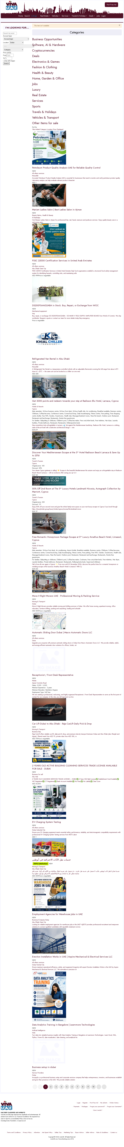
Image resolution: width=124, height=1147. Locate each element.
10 (93, 1087)
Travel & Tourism (37, 461)
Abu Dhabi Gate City (39, 268)
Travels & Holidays (44, 112)
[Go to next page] (98, 1087)
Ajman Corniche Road (39, 683)
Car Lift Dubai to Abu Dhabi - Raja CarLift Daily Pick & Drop (62, 723)
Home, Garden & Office (48, 78)
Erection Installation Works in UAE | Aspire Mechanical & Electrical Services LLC (72, 956)
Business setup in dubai (44, 1067)
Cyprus (34, 409)
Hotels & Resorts (37, 406)
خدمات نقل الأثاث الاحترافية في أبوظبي (51, 859)
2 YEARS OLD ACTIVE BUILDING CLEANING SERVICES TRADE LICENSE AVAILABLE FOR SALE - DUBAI (74, 767)
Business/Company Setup (40, 920)
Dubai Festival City (38, 965)
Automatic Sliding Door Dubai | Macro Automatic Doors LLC (62, 632)
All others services (38, 173)
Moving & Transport (38, 601)
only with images (9, 61)
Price (55, 129)
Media (34, 681)
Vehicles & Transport (45, 117)
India (33, 1033)
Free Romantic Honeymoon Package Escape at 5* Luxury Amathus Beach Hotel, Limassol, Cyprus (77, 538)
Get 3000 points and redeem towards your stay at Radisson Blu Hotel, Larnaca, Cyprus (75, 401)
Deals (35, 56)
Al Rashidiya (36, 218)
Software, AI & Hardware (48, 45)
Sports (36, 106)
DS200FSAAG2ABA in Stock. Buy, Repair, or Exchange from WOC (65, 305)
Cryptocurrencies (43, 50)
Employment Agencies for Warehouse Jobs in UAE (57, 914)
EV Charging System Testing (46, 822)
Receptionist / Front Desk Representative (52, 675)
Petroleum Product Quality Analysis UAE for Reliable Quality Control (66, 167)
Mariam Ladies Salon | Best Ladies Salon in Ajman (57, 209)
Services (37, 101)
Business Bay (36, 732)
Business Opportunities (47, 39)
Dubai (34, 604)
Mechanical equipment (39, 311)
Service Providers (38, 1073)
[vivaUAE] (47, 5)
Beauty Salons (36, 215)
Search (6, 63)
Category (43, 129)
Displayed (60, 129)
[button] (35, 16)
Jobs (35, 84)
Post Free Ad (111, 4)
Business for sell (37, 774)
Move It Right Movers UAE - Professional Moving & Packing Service (65, 596)
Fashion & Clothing (44, 67)
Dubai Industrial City (38, 830)
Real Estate (39, 95)
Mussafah (35, 176)
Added (37, 129)
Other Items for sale (45, 123)
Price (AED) (7, 53)
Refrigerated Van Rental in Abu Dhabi (51, 358)
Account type (7, 36)
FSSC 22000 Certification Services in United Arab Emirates (62, 260)
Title (33, 129)
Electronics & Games (46, 61)
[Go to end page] (104, 1087)
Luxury (36, 89)
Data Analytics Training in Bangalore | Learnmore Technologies (63, 1024)
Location (50, 129)
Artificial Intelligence (38, 1030)
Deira (34, 640)
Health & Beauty (42, 73)
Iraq (33, 313)
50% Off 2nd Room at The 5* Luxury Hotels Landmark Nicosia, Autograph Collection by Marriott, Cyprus (76, 490)
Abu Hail (35, 777)
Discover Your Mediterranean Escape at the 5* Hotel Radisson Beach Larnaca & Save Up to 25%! (76, 454)
